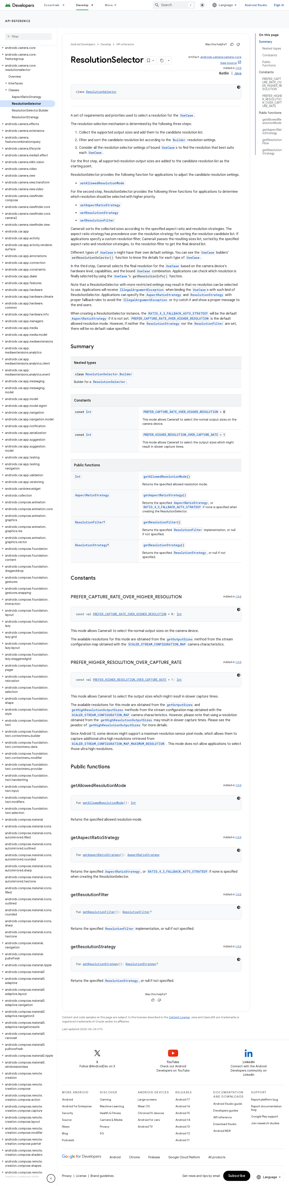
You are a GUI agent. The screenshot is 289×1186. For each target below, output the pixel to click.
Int (88, 412)
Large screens (147, 1099)
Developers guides (225, 1110)
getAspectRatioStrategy (163, 495)
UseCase (186, 115)
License (81, 1176)
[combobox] (174, 5)
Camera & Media (111, 1120)
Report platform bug (264, 1099)
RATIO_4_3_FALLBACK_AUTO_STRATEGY (178, 313)
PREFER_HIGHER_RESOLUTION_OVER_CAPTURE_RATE (180, 435)
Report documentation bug (266, 1108)
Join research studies (265, 1123)
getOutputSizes (180, 639)
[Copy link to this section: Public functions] (114, 767)
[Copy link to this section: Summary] (98, 346)
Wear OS (144, 1106)
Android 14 (182, 1120)
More (109, 5)
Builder (179, 140)
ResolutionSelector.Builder (108, 374)
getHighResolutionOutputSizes (97, 710)
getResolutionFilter (160, 522)
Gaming (105, 1099)
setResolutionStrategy (99, 213)
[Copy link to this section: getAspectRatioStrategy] (123, 838)
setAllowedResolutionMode (102, 183)
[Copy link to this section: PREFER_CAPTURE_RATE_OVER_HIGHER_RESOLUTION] (186, 597)
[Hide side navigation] (51, 1178)
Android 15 (182, 1113)
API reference (18, 21)
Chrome (134, 1157)
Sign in (279, 5)
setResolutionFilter (97, 220)
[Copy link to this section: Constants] (100, 578)
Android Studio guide (227, 1104)
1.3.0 (238, 68)
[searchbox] (28, 36)
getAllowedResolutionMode (165, 477)
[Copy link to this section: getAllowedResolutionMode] (130, 785)
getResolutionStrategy (162, 545)
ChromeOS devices (151, 1113)
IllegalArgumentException (142, 290)
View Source (228, 63)
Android (67, 1099)
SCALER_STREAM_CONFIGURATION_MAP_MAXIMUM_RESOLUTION (118, 744)
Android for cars (149, 1120)
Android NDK (222, 1131)
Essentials (52, 5)
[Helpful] (232, 44)
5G (102, 1133)
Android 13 (182, 1126)
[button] (27, 47)
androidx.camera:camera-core (220, 57)
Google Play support (264, 1116)
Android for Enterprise (77, 1106)
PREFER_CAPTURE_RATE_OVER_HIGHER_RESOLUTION (170, 318)
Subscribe (236, 1176)
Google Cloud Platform (184, 1157)
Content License (179, 1017)
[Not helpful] (238, 44)
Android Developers (83, 44)
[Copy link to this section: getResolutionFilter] (113, 895)
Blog (65, 1133)
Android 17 (182, 1099)
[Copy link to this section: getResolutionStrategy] (120, 947)
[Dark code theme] (238, 87)
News (65, 1126)
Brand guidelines (102, 1176)
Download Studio (224, 1124)
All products (216, 1157)
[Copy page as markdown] (162, 60)
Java (237, 73)
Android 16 (182, 1106)
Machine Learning (112, 1106)
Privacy (104, 1126)
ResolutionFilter (208, 324)
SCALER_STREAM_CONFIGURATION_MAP (157, 644)
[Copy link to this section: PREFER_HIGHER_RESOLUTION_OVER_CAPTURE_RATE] (186, 662)
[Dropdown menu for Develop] (94, 5)
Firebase (154, 1157)
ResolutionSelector (101, 92)
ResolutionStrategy (206, 295)
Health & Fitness (110, 1113)
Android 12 (182, 1133)
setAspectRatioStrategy (100, 205)
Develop (82, 5)
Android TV (145, 1126)
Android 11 (182, 1140)
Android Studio (256, 5)
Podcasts (68, 1140)
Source (67, 1120)
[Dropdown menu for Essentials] (65, 5)
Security (67, 1113)
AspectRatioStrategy (163, 295)
